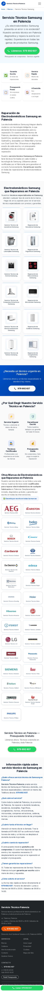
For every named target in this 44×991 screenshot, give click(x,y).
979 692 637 (23, 388)
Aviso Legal (27, 943)
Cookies (26, 950)
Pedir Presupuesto (10, 977)
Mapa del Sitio (28, 953)
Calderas (4, 946)
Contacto (4, 953)
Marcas (10, 9)
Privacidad (27, 946)
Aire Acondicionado (8, 950)
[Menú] (40, 3)
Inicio (3, 9)
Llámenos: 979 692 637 (24, 50)
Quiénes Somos (7, 956)
